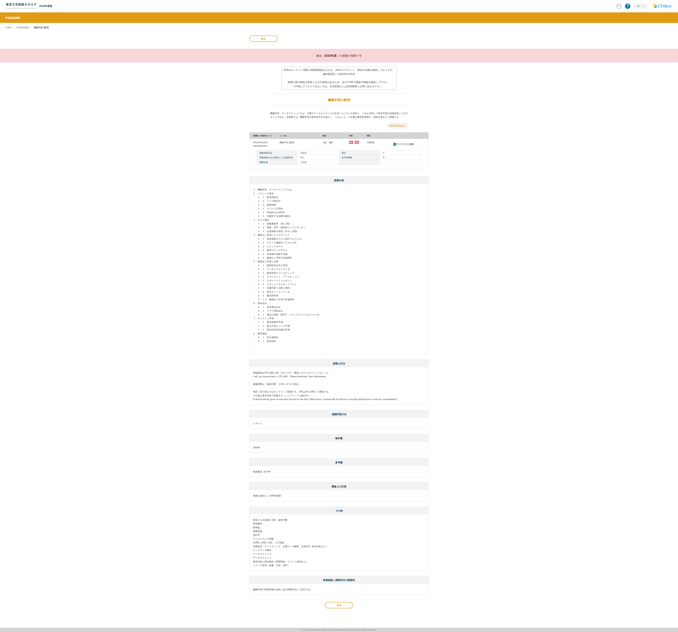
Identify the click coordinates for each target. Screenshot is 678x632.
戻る (263, 38)
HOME (8, 27)
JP (638, 6)
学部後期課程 (22, 27)
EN (643, 6)
